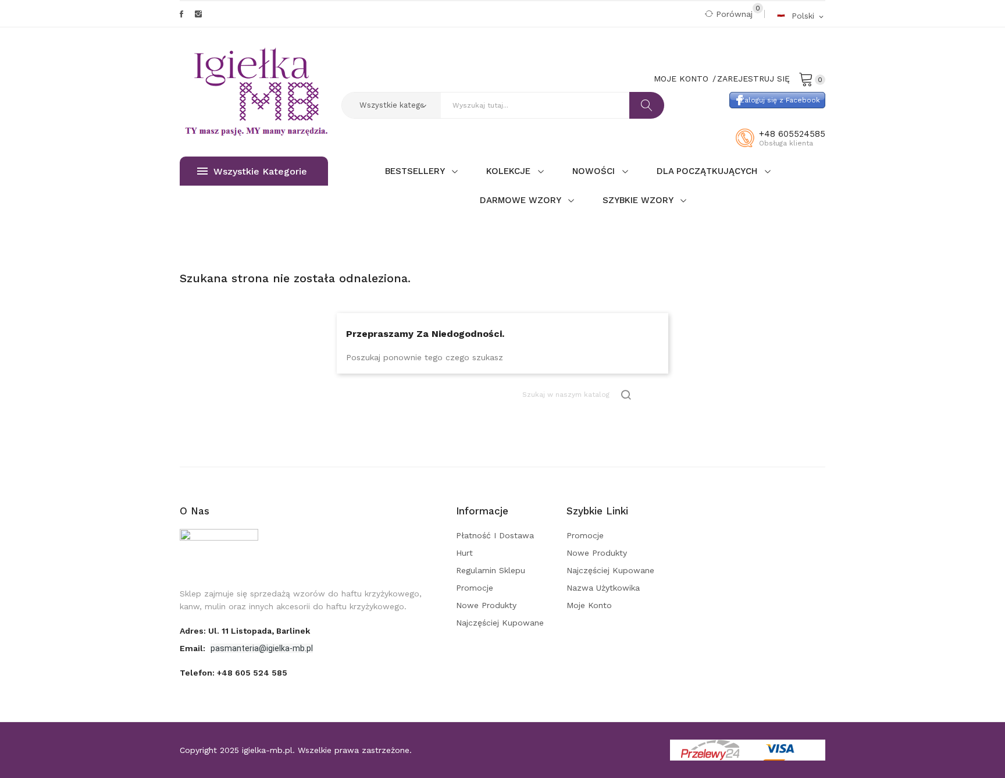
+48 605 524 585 (252, 672)
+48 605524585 (792, 134)
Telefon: (233, 672)
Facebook (181, 14)
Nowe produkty (486, 605)
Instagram (198, 14)
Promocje (474, 587)
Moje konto (589, 605)
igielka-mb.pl (267, 750)
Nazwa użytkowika (603, 587)
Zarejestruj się (753, 78)
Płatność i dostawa (495, 535)
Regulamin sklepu (490, 570)
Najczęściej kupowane (500, 622)
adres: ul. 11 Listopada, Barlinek (245, 630)
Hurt (464, 552)
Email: (194, 648)
